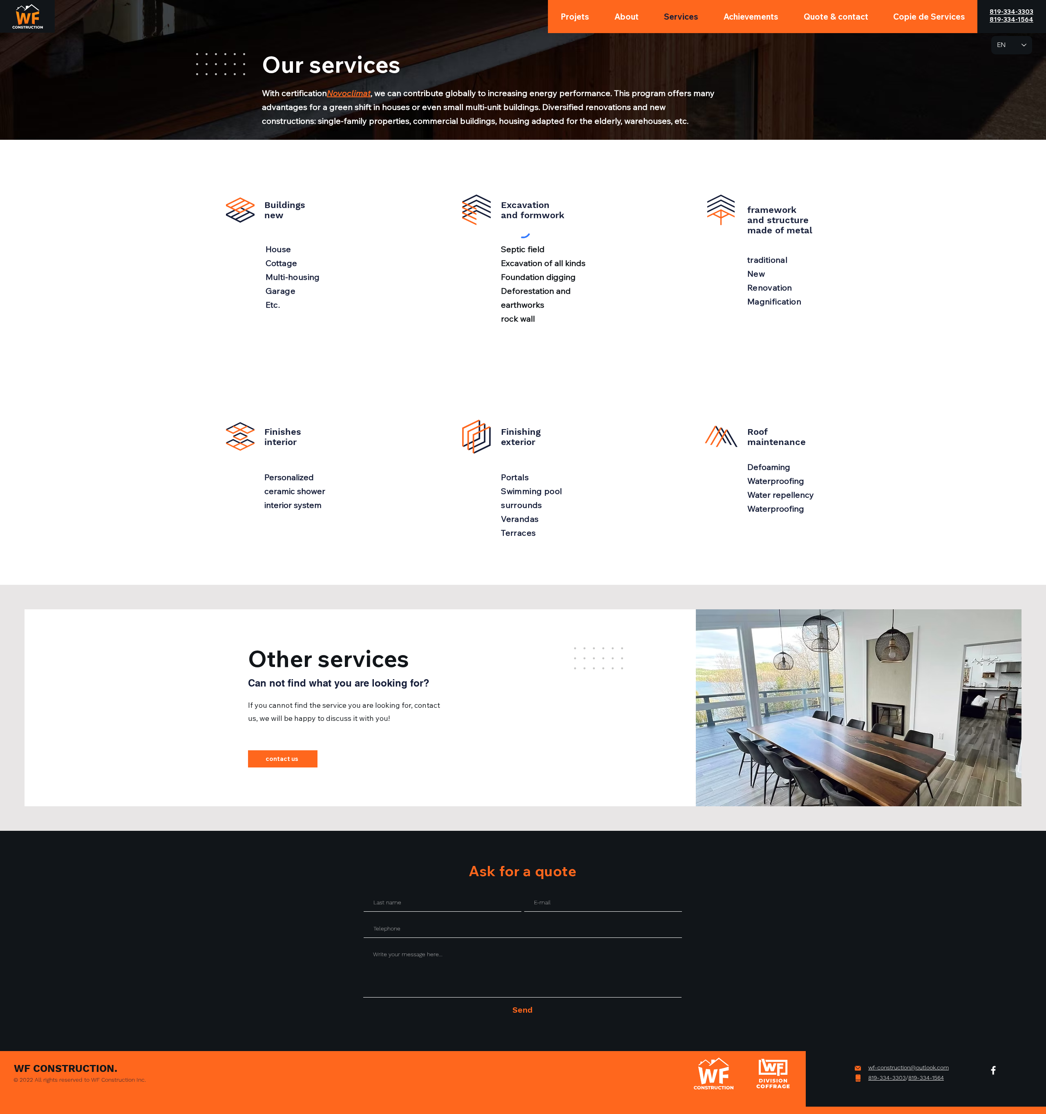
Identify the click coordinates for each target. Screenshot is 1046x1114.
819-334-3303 (887, 1077)
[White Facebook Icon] (993, 1070)
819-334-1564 (926, 1077)
